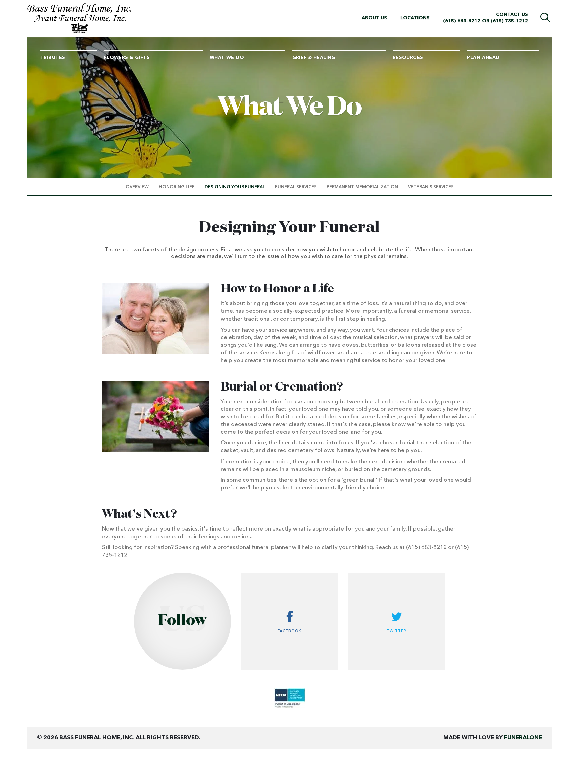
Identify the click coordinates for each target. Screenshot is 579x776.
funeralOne (523, 738)
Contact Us (512, 14)
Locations (415, 18)
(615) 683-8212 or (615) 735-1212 (485, 21)
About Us (374, 18)
